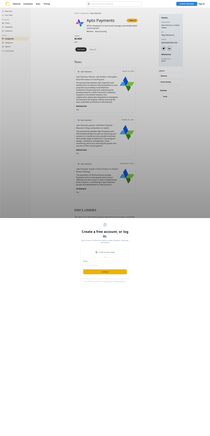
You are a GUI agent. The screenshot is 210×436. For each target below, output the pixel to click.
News (165, 97)
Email (85, 261)
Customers (28, 4)
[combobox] (114, 3)
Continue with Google (107, 252)
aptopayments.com (169, 42)
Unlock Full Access (187, 4)
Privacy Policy (108, 281)
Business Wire (81, 106)
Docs (38, 4)
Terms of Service (120, 281)
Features (16, 4)
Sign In (202, 4)
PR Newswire (81, 189)
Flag (77, 110)
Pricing (47, 4)
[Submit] (89, 3)
